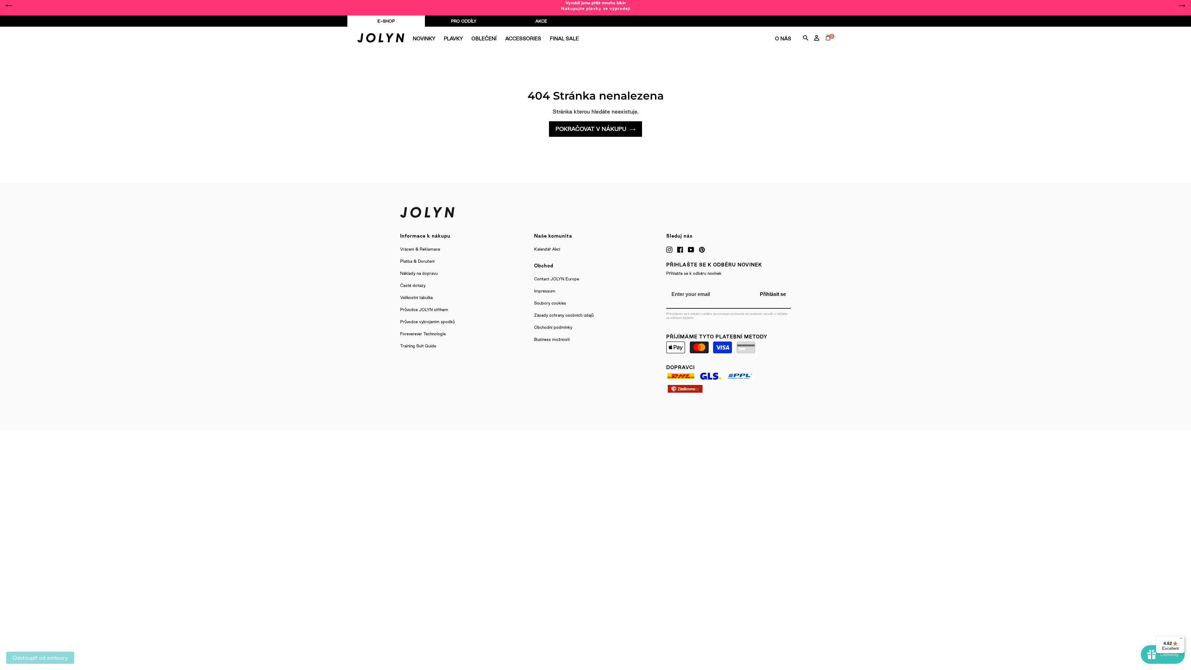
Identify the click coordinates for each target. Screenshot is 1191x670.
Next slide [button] (1182, 5)
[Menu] (1181, 639)
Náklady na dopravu (419, 273)
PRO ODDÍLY (463, 21)
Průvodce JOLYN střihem (424, 309)
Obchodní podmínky (553, 327)
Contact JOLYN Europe (556, 279)
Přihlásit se (773, 294)
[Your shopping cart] (829, 44)
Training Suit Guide (418, 346)
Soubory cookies (550, 303)
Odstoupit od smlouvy (40, 658)
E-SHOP (386, 21)
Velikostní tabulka (416, 297)
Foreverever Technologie (423, 334)
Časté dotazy (413, 285)
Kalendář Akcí (547, 249)
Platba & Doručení (417, 261)
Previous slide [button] (9, 5)
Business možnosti (552, 339)
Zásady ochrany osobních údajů (564, 315)
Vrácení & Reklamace (420, 249)
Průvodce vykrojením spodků (427, 321)
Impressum (544, 291)
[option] (595, 5)
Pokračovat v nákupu (590, 129)
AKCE (541, 21)
